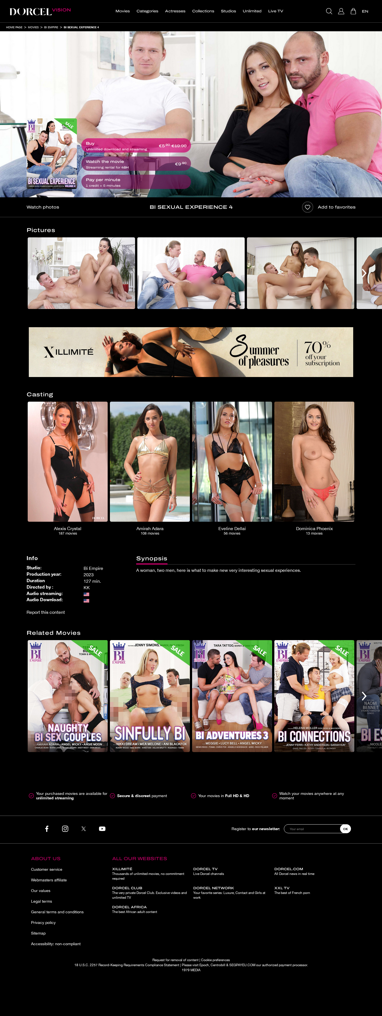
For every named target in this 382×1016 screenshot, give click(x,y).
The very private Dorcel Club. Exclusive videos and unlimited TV (149, 893)
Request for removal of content (175, 960)
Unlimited (252, 11)
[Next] (364, 273)
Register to (256, 828)
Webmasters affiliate (49, 880)
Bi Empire (51, 27)
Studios (228, 11)
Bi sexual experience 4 (81, 27)
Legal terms (41, 901)
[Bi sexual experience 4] (52, 153)
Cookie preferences (215, 960)
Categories (147, 11)
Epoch (204, 965)
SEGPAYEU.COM (242, 965)
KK (87, 587)
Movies (122, 11)
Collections (203, 11)
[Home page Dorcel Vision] (40, 11)
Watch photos (43, 207)
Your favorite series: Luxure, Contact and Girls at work (229, 893)
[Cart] (354, 11)
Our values (40, 890)
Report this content (46, 612)
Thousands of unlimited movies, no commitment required (148, 874)
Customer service (46, 869)
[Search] (330, 11)
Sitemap (38, 933)
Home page (14, 27)
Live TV (275, 11)
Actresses (175, 11)
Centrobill (218, 965)
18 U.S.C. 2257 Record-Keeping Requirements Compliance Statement (126, 965)
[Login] (342, 11)
